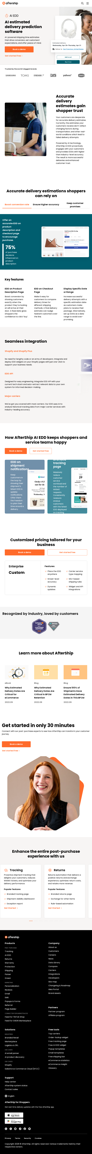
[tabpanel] (46, 266)
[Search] (82, 3)
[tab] (17, 205)
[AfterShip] (10, 3)
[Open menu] (88, 3)
